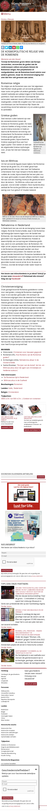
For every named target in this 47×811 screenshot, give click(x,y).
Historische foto (6, 728)
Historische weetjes (7, 735)
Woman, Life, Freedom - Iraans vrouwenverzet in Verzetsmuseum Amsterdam (28, 633)
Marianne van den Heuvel (10, 59)
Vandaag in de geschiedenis (10, 674)
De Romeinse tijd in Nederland (16, 377)
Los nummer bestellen (8, 764)
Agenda (3, 679)
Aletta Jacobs (5, 691)
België (3, 712)
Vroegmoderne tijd (7, 751)
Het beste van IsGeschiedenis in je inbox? (9, 418)
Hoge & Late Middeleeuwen (10, 747)
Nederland (18, 388)
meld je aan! (30, 684)
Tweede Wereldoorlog (8, 753)
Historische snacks (8, 725)
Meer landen (5, 720)
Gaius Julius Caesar (7, 695)
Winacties (4, 683)
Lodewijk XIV (5, 701)
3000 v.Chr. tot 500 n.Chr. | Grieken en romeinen (21, 398)
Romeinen (18, 384)
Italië (10, 388)
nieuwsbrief (17, 276)
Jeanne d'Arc (5, 697)
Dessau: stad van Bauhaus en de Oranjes (29, 611)
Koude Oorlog (5, 755)
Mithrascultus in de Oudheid (15, 380)
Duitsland (4, 714)
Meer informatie (32, 430)
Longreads (4, 681)
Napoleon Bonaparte (8, 699)
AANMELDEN (7, 427)
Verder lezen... (6, 606)
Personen (5, 687)
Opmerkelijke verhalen (8, 737)
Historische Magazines (10, 760)
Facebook (16, 279)
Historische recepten (8, 730)
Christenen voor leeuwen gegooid (27, 352)
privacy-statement (36, 576)
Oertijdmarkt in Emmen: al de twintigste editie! (28, 652)
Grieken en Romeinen (8, 745)
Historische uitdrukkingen (9, 732)
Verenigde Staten (7, 716)
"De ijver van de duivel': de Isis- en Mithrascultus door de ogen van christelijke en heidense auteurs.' (23, 368)
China (3, 718)
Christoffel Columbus (8, 693)
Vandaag (4, 671)
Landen (4, 706)
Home (3, 19)
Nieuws (11, 19)
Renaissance (5, 749)
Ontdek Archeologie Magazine (33, 417)
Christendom (13, 392)
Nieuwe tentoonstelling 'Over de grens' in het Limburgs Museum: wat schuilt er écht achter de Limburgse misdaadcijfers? (30, 591)
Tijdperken (5, 741)
